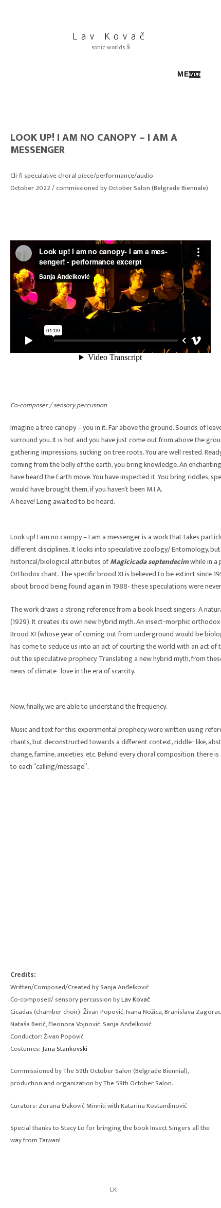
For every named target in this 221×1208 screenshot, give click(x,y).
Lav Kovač (110, 36)
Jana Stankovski (64, 1048)
